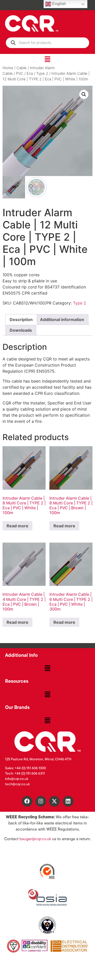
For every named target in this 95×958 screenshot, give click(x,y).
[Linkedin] (68, 801)
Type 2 (42, 73)
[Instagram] (40, 801)
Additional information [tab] (62, 319)
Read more (17, 525)
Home (8, 68)
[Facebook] (27, 801)
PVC (19, 73)
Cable (21, 68)
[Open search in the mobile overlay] (47, 43)
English (58, 4)
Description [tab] (21, 319)
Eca (30, 73)
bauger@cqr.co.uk (35, 839)
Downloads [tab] (21, 330)
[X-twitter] (54, 801)
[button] (47, 59)
